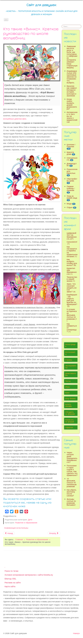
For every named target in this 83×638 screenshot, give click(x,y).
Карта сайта (10, 586)
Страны (68, 359)
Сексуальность (72, 158)
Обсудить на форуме (70, 413)
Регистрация (70, 345)
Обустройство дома (72, 179)
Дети (30, 519)
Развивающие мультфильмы (16, 528)
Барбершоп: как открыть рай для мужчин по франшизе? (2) (72, 300)
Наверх (76, 633)
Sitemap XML (10, 578)
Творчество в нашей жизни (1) (72, 279)
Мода (69, 203)
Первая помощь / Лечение (71, 188)
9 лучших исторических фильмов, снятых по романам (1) (72, 315)
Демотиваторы (70, 374)
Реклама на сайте (13, 582)
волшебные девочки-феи (14, 118)
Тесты (68, 381)
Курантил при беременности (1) (72, 271)
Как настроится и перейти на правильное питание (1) (72, 251)
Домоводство (72, 164)
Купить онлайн (68, 405)
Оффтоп (69, 427)
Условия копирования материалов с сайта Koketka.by (29, 574)
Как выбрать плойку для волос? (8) (72, 262)
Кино (67, 392)
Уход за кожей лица (72, 197)
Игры (67, 386)
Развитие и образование (26, 522)
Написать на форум (69, 420)
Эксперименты (70, 366)
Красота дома (70, 153)
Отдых (70, 207)
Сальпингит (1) (72, 242)
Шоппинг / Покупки (71, 145)
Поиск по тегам (11, 570)
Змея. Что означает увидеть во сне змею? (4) (72, 287)
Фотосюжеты (70, 353)
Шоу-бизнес (70, 398)
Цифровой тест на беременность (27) (72, 236)
